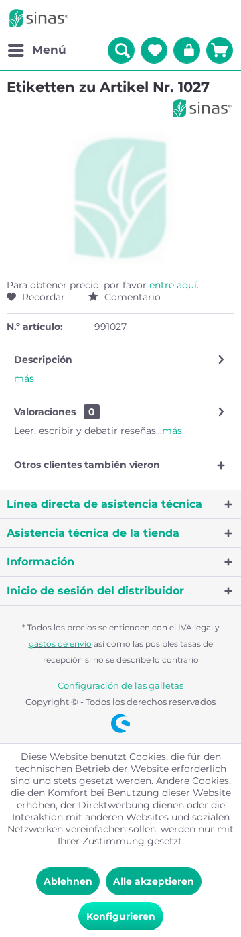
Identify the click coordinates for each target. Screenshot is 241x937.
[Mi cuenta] (186, 50)
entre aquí (173, 285)
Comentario (131, 297)
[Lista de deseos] (154, 50)
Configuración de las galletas (120, 685)
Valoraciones (45, 412)
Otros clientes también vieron (87, 465)
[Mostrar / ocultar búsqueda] (121, 50)
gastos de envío (60, 644)
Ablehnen (68, 881)
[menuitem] (36, 50)
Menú (49, 49)
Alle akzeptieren (153, 881)
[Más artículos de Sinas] (202, 108)
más (24, 378)
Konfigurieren (120, 916)
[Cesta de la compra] (219, 50)
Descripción (43, 359)
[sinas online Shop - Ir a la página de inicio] (39, 18)
